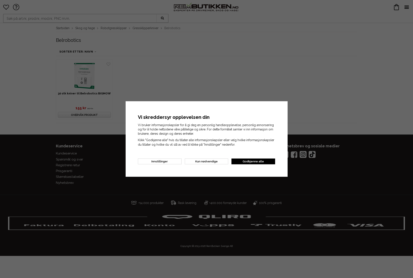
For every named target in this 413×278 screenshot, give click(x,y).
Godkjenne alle (253, 161)
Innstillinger (159, 161)
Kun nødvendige (206, 161)
